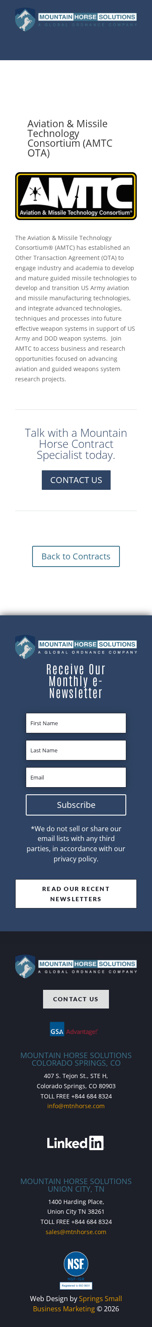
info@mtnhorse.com (76, 1106)
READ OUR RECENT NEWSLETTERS (76, 893)
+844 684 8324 (91, 1096)
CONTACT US (76, 480)
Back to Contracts (76, 556)
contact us (76, 999)
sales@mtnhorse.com (76, 1232)
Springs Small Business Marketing (77, 1303)
